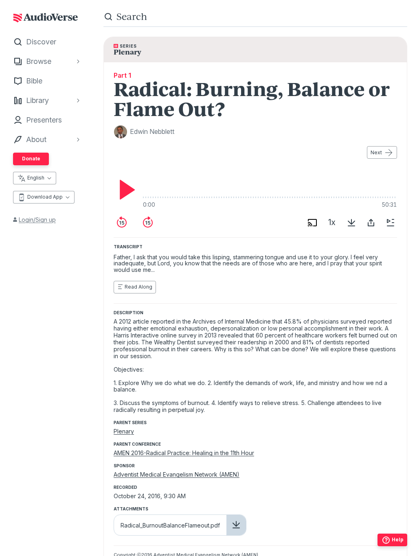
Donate (31, 158)
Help (398, 539)
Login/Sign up (37, 220)
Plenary (124, 431)
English (35, 178)
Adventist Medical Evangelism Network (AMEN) (176, 474)
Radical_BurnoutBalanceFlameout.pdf (170, 525)
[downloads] (351, 222)
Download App (45, 197)
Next (376, 152)
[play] (125, 189)
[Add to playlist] (390, 222)
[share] (370, 222)
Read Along (138, 287)
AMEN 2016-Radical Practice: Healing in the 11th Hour (184, 452)
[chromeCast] (312, 222)
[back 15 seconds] (122, 223)
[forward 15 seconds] (148, 223)
